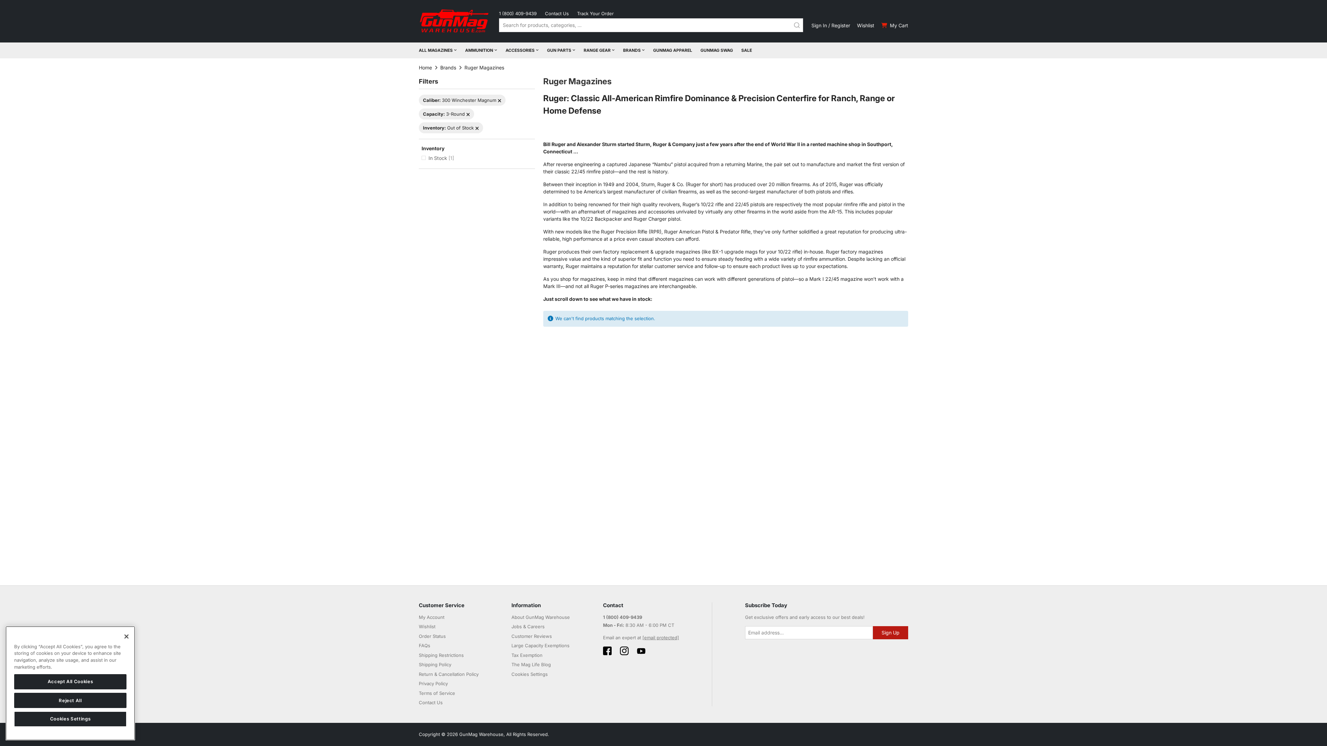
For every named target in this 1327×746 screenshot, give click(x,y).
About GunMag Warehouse (540, 617)
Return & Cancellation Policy (449, 674)
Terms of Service (437, 693)
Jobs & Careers (528, 626)
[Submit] (796, 25)
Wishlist (865, 25)
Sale (746, 50)
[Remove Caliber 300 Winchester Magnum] (499, 100)
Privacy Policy (433, 683)
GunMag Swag (716, 50)
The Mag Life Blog (531, 664)
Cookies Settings (70, 719)
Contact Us (557, 13)
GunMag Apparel (672, 50)
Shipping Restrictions (441, 655)
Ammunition (479, 50)
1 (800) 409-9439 (518, 13)
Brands (632, 50)
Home (425, 67)
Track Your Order (595, 13)
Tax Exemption (527, 655)
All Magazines (436, 50)
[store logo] (455, 21)
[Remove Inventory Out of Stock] (477, 128)
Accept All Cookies (70, 682)
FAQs (424, 645)
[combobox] (651, 25)
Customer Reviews (531, 636)
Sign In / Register (830, 25)
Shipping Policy (435, 664)
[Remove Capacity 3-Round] (468, 114)
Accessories (520, 50)
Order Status (432, 636)
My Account (431, 617)
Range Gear (597, 50)
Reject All (70, 700)
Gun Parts (559, 50)
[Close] (126, 636)
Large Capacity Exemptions (540, 645)
